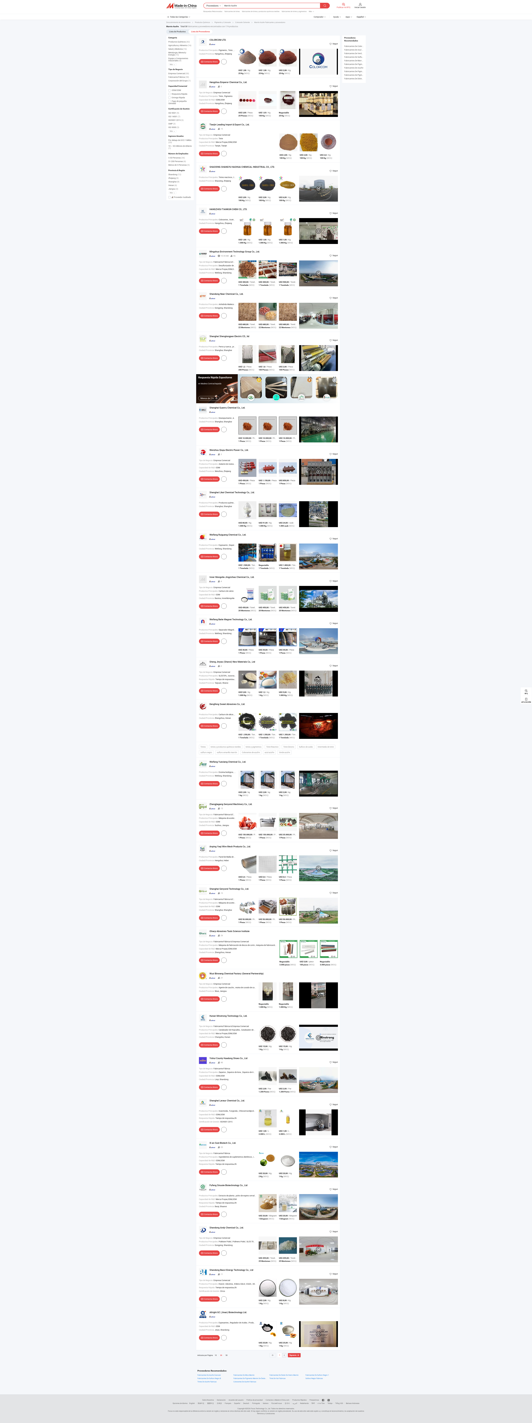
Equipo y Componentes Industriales (178, 59)
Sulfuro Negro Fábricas (314, 1378)
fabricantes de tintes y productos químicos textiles (260, 11)
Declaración (221, 1400)
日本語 (219, 1403)
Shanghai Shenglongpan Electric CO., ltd (229, 336)
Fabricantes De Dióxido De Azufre (358, 78)
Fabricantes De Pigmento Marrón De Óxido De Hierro (250, 1378)
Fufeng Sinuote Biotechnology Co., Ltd (228, 1185)
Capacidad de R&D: (207, 99)
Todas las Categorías (179, 16)
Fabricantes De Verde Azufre (356, 53)
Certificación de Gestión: (209, 1121)
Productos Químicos (179, 41)
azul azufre (269, 752)
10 (216, 1355)
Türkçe (330, 1403)
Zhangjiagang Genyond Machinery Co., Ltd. (230, 804)
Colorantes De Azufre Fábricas (244, 1382)
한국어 (287, 1403)
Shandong (174, 174)
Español (237, 1403)
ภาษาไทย (321, 1403)
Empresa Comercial (178, 73)
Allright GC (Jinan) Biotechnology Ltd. (228, 1312)
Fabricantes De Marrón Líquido (357, 60)
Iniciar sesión (360, 7)
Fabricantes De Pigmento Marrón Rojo (360, 71)
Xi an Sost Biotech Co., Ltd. (222, 1142)
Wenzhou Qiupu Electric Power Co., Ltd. (229, 450)
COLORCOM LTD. (217, 39)
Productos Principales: (208, 50)
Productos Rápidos (299, 1400)
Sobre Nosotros (208, 1400)
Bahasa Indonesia (352, 1403)
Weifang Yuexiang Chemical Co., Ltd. (227, 761)
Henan (172, 185)
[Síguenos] (323, 1400)
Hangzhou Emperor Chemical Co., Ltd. (228, 82)
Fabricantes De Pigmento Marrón (358, 64)
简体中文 (201, 1403)
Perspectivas (314, 1400)
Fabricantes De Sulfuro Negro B (209, 1378)
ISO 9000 (173, 127)
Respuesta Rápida (179, 94)
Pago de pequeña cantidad (177, 102)
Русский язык (276, 1403)
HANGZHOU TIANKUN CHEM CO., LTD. (228, 209)
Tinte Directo (288, 746)
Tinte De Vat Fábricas (277, 1378)
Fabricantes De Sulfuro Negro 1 (317, 1375)
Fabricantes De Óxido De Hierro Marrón (284, 1375)
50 (226, 1355)
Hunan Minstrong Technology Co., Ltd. (228, 1015)
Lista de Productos (177, 31)
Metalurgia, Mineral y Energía (177, 53)
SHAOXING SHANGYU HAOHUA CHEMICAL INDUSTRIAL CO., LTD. (242, 166)
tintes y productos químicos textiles (226, 746)
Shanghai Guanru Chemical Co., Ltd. (227, 407)
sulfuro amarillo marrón (227, 752)
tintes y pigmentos (253, 746)
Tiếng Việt (339, 1403)
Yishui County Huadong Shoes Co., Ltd (228, 1058)
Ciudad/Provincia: (206, 53)
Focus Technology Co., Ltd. (261, 1408)
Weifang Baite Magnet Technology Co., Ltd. (230, 619)
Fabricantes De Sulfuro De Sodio (358, 57)
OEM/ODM (176, 90)
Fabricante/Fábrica (178, 77)
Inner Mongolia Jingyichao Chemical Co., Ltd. (231, 577)
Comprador (318, 16)
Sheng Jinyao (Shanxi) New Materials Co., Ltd (232, 661)
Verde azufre (284, 752)
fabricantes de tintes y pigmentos (294, 11)
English (192, 1403)
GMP (172, 123)
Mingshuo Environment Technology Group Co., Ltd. (234, 251)
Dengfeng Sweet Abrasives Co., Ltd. (227, 704)
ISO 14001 (174, 116)
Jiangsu (173, 189)
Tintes (203, 746)
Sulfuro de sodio (306, 746)
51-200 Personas (177, 161)
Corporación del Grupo (179, 80)
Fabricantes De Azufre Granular (209, 1375)
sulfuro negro (206, 752)
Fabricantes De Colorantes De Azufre (360, 46)
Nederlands (304, 1403)
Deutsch (246, 1403)
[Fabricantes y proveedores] (181, 6)
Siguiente (292, 1355)
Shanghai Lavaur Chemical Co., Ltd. (227, 1100)
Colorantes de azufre (251, 752)
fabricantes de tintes (232, 11)
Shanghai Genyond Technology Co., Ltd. (229, 888)
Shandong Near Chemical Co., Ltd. (226, 293)
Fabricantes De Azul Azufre (355, 49)
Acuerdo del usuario (236, 1400)
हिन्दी (313, 1403)
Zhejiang (173, 178)
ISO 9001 (173, 113)
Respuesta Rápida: (207, 679)
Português (256, 1403)
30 (221, 1355)
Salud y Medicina (177, 49)
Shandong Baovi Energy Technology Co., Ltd (231, 1269)
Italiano (265, 1403)
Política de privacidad (254, 1400)
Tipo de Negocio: (206, 92)
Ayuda (336, 16)
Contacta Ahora (211, 61)
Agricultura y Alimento (179, 45)
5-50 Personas (176, 157)
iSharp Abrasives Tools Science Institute (229, 931)
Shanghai (173, 181)
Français (228, 1403)
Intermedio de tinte (326, 746)
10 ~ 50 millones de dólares (180, 147)
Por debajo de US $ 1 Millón (179, 141)
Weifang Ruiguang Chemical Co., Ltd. (227, 534)
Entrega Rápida (178, 97)
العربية (295, 1403)
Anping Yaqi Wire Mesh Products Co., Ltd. (230, 846)
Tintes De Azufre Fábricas (207, 1382)
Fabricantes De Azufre (353, 67)
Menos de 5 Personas (179, 165)
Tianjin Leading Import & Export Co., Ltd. (229, 124)
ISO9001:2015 (176, 120)
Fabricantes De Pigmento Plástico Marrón (362, 75)
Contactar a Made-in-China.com (277, 1400)
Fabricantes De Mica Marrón (244, 1375)
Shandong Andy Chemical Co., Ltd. (226, 1227)
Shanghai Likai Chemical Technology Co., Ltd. (232, 492)
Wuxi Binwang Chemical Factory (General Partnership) (236, 973)
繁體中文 (210, 1403)
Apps (348, 16)
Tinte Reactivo (272, 746)
